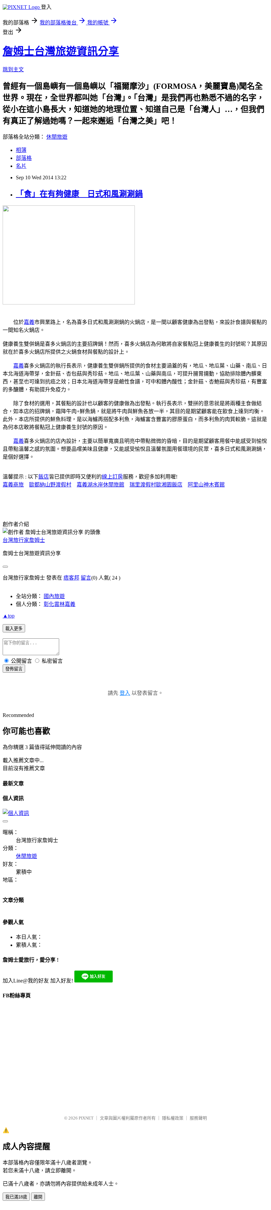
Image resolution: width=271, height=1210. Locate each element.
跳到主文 (13, 69)
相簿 (21, 150)
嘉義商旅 (13, 484)
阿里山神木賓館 (206, 484)
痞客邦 (71, 578)
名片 (21, 166)
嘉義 (29, 322)
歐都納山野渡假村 (50, 484)
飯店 (43, 477)
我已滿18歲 (16, 1196)
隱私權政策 (172, 1118)
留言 (86, 578)
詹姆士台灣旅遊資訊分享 (61, 51)
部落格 (24, 158)
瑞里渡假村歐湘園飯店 (156, 484)
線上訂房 (112, 477)
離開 (38, 1196)
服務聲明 (198, 1118)
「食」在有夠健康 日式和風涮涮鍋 (79, 194)
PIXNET (86, 1118)
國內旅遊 (54, 596)
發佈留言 (13, 668)
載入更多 (13, 628)
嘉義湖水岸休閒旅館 (100, 484)
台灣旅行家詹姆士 (24, 540)
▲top (9, 616)
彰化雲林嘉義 (59, 604)
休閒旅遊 (56, 137)
